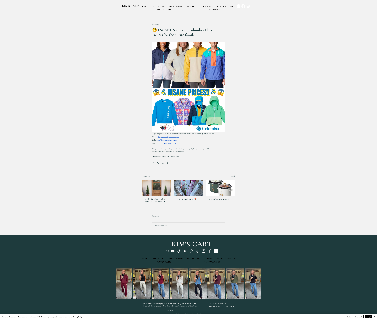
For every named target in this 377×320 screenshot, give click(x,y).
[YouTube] (173, 251)
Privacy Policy (77, 317)
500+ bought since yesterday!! (219, 199)
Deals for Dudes (175, 156)
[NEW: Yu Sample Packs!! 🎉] (188, 188)
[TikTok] (179, 251)
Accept (368, 317)
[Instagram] (203, 251)
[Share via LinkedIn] (163, 163)
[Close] (374, 316)
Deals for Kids (165, 156)
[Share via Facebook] (153, 163)
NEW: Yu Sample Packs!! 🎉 (187, 199)
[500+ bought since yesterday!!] (220, 188)
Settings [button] (349, 317)
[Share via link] (167, 163)
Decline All (358, 317)
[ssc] (216, 251)
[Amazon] (197, 251)
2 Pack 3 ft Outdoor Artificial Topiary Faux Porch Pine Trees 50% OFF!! (155, 200)
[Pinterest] (191, 251)
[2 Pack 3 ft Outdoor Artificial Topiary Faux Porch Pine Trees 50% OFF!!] (156, 188)
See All (233, 176)
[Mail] (167, 251)
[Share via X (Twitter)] (158, 163)
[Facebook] (210, 251)
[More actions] (223, 24)
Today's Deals (156, 156)
